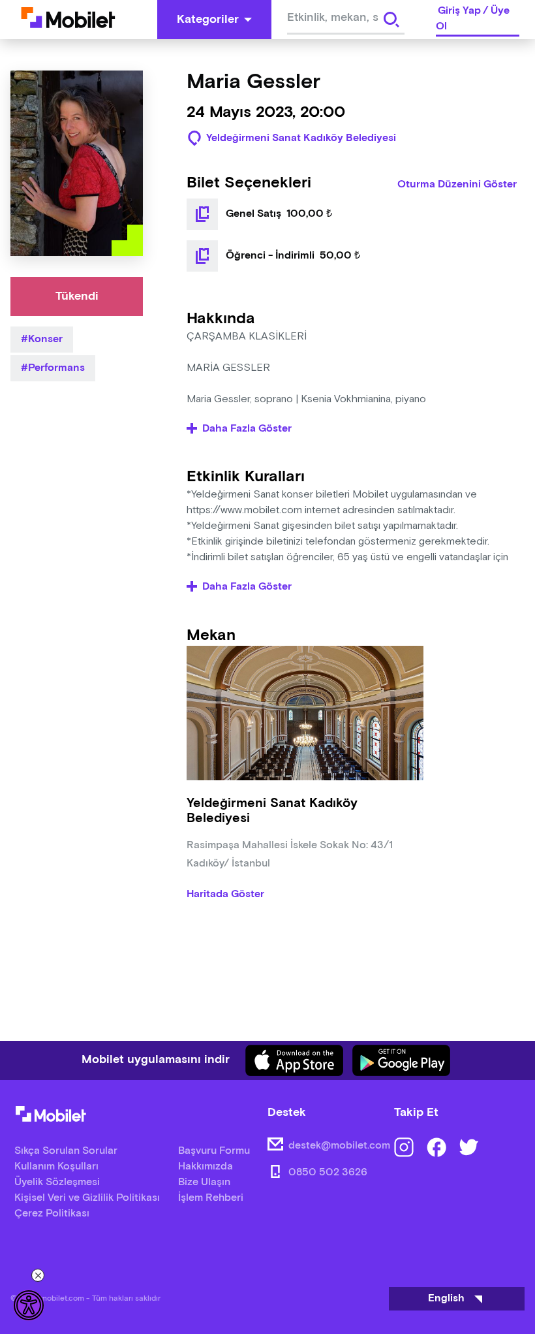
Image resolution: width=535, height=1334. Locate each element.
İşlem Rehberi (210, 1198)
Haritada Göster (225, 894)
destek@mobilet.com (339, 1145)
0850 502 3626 (327, 1172)
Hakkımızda (205, 1166)
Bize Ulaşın (204, 1182)
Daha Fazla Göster (247, 429)
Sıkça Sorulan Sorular (65, 1151)
